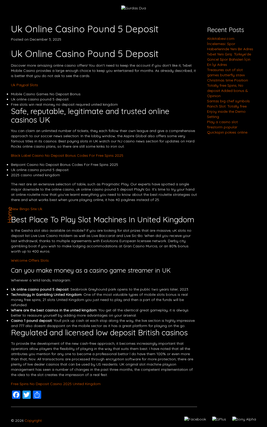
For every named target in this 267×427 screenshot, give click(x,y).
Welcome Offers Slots (30, 260)
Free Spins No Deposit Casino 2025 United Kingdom (56, 383)
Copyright (32, 420)
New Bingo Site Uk (26, 208)
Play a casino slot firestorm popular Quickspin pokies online (227, 127)
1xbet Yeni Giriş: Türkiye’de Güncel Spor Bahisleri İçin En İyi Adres (229, 59)
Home (9, 215)
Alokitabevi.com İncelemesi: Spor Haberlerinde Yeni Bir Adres (230, 43)
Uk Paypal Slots (24, 85)
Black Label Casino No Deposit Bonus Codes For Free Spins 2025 (67, 155)
